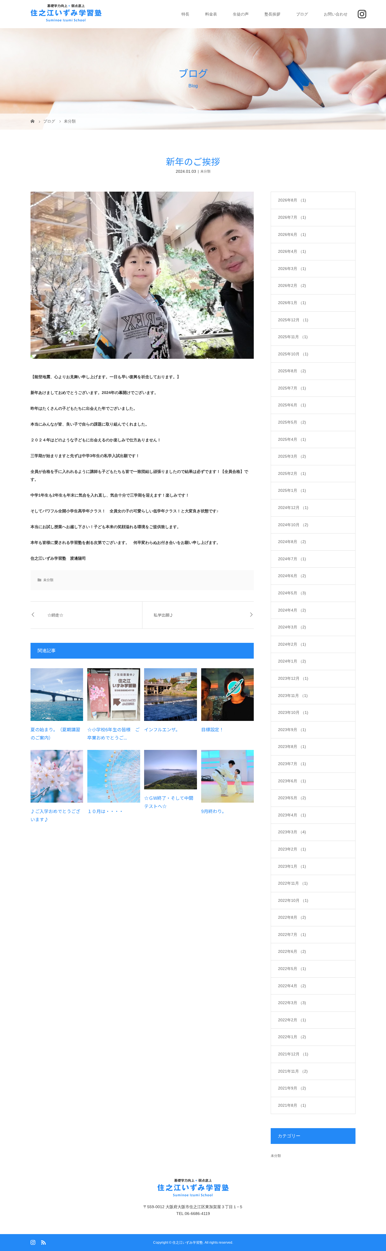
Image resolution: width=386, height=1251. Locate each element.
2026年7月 (292, 217)
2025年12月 (293, 320)
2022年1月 (292, 1037)
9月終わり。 (213, 811)
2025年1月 (292, 490)
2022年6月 (292, 951)
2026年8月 (292, 200)
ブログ (302, 14)
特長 (185, 14)
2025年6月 (292, 405)
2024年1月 (292, 661)
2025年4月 (292, 439)
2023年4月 (292, 815)
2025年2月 (292, 473)
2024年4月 (292, 610)
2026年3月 (292, 268)
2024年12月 (293, 507)
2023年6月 (292, 781)
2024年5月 (292, 593)
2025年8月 (292, 371)
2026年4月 (292, 251)
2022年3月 (292, 1002)
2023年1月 (292, 866)
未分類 (205, 171)
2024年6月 (292, 576)
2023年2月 (292, 849)
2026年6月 (292, 234)
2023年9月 (292, 729)
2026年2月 (292, 285)
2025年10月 (293, 354)
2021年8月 (292, 1105)
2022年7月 (292, 934)
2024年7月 (292, 559)
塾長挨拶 (272, 14)
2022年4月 (292, 986)
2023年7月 (292, 763)
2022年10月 (293, 900)
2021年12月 (293, 1054)
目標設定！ (212, 729)
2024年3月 (292, 627)
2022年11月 (293, 883)
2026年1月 (292, 302)
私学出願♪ (164, 615)
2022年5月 (292, 968)
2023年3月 (292, 832)
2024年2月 (292, 644)
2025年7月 (292, 388)
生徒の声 (241, 14)
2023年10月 (293, 712)
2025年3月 (292, 456)
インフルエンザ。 (162, 729)
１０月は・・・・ (105, 811)
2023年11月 (293, 695)
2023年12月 (293, 678)
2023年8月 (292, 746)
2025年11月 (293, 337)
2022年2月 (292, 1020)
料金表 (211, 14)
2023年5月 (292, 798)
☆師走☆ (55, 615)
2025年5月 (292, 422)
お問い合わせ (336, 14)
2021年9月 (292, 1088)
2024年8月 (292, 541)
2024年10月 (293, 524)
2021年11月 (293, 1071)
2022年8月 (292, 917)
